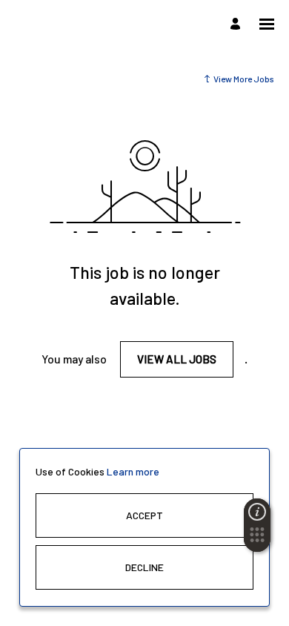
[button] (257, 539)
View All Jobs (176, 359)
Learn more (133, 471)
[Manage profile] (237, 24)
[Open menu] (267, 24)
